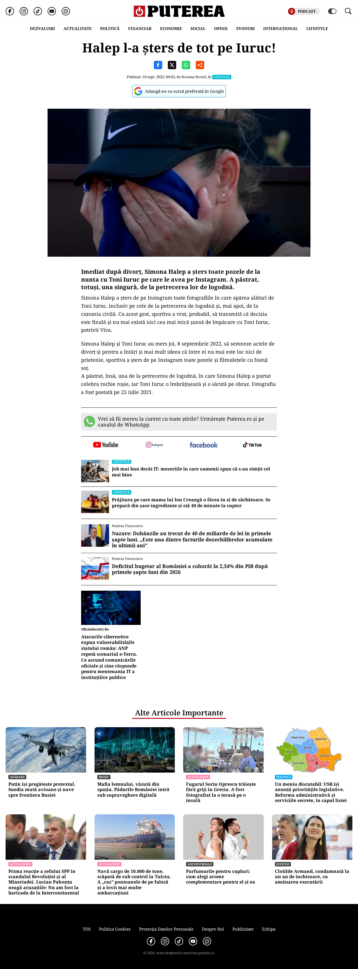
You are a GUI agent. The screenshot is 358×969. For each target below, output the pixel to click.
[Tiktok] (38, 11)
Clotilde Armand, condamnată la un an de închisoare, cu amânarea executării (312, 877)
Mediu (104, 777)
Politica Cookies (115, 928)
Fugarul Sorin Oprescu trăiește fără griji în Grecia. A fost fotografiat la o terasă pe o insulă (221, 792)
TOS (87, 928)
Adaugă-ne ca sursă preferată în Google (184, 91)
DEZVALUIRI (42, 28)
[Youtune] (52, 11)
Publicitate (243, 928)
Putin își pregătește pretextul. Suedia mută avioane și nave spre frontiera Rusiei (42, 790)
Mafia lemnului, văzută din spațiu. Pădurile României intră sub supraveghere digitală (133, 790)
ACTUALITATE (77, 28)
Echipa (268, 928)
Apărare (17, 777)
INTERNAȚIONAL (280, 28)
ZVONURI (245, 28)
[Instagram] (24, 11)
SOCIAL (198, 28)
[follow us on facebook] (203, 445)
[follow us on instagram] (154, 445)
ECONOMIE (171, 28)
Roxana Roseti (194, 76)
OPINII (221, 28)
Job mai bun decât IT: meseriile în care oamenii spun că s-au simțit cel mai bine (191, 472)
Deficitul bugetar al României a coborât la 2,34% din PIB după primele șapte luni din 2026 (190, 569)
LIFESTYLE (317, 28)
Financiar (140, 28)
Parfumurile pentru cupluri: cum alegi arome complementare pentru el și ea (220, 877)
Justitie (282, 864)
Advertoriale (199, 864)
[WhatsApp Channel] (66, 11)
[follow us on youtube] (105, 445)
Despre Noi (213, 928)
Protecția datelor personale (166, 928)
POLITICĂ (110, 28)
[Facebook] (10, 11)
